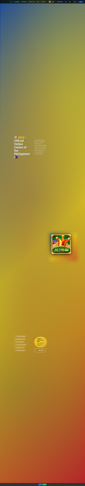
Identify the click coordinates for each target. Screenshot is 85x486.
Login (70, 1)
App (66, 1)
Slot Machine (23, 1)
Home (11, 1)
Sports (38, 1)
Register (80, 1)
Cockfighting (16, 1)
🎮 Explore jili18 (40, 350)
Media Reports (60, 1)
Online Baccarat (31, 1)
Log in (40, 484)
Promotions (43, 1)
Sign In (75, 1)
